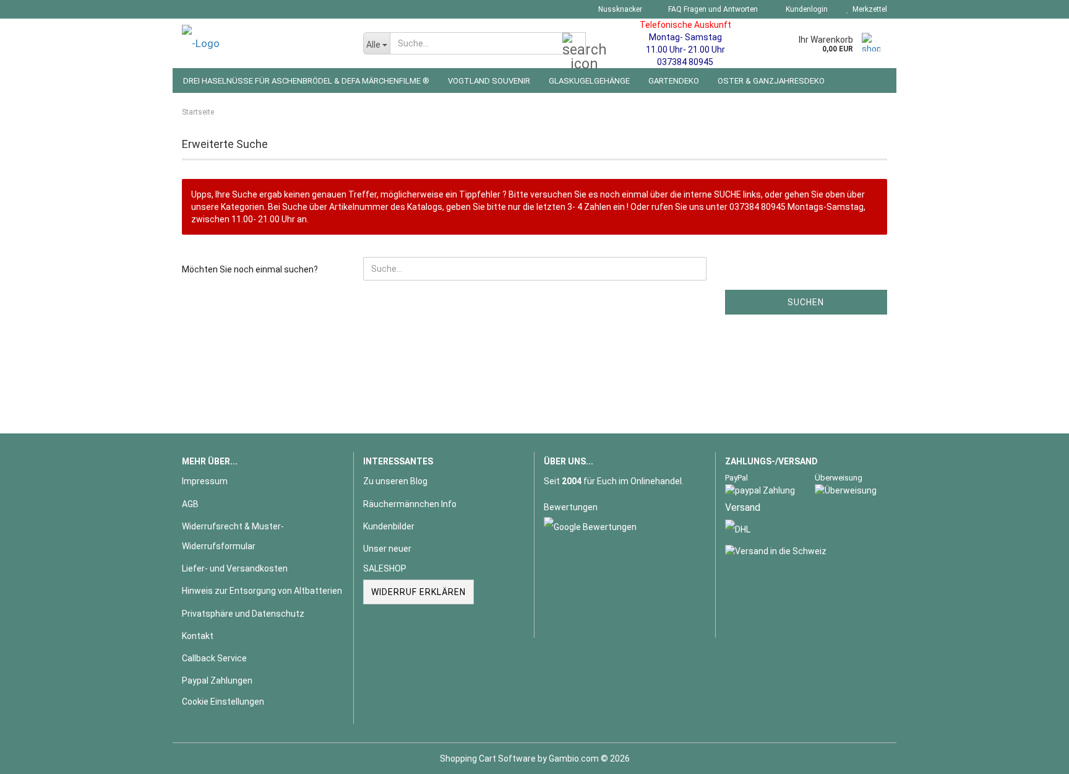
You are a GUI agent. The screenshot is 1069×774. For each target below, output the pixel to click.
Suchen (806, 302)
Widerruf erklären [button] (418, 592)
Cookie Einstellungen (223, 702)
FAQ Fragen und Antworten (712, 9)
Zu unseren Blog (395, 481)
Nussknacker (619, 9)
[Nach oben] (1035, 755)
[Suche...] (574, 44)
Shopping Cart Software (488, 758)
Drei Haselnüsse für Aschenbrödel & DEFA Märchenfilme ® (306, 80)
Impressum (205, 481)
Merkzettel (868, 9)
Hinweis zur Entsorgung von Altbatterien (262, 591)
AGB (190, 504)
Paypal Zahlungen (217, 680)
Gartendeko (673, 80)
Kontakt (197, 636)
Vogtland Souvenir (489, 80)
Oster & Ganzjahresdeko (771, 80)
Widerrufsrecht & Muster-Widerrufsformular (233, 536)
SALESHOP (384, 568)
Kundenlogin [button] (805, 9)
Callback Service (214, 658)
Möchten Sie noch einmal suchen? (250, 269)
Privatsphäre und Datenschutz (243, 614)
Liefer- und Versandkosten (235, 568)
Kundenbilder (388, 526)
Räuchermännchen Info (410, 504)
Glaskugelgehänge (589, 80)
